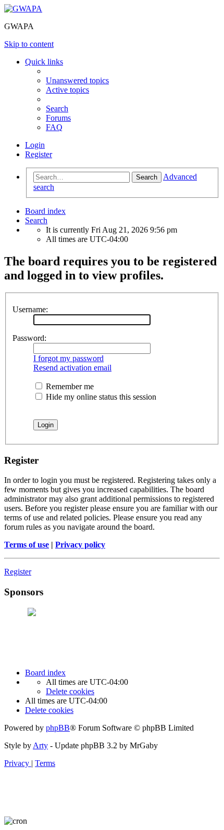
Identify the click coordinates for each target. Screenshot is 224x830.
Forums (58, 117)
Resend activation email (72, 367)
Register (17, 571)
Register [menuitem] (38, 154)
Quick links (44, 61)
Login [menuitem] (35, 145)
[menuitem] (77, 80)
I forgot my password (68, 358)
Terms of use (26, 544)
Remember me (69, 386)
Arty (40, 745)
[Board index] (23, 8)
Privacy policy (80, 544)
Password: (29, 338)
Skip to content (29, 44)
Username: (30, 309)
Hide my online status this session (100, 396)
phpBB (58, 727)
